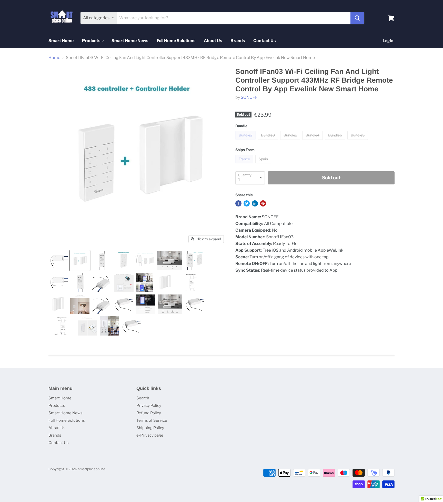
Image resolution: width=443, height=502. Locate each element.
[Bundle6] (336, 141)
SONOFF (249, 97)
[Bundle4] (313, 141)
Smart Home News (130, 40)
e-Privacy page (149, 435)
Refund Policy (148, 413)
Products (91, 40)
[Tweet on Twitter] (247, 203)
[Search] (357, 18)
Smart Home (61, 40)
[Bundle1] (290, 141)
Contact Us (264, 40)
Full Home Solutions (176, 40)
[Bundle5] (358, 141)
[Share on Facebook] (238, 203)
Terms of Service (151, 420)
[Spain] (264, 164)
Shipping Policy (150, 428)
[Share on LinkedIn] (255, 203)
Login (388, 40)
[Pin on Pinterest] (263, 203)
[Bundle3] (268, 141)
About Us (213, 40)
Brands (237, 40)
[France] (245, 164)
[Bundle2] (246, 141)
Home (54, 57)
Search (142, 398)
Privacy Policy (148, 405)
